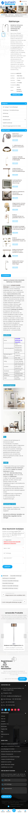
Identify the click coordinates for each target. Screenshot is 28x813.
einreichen (5, 796)
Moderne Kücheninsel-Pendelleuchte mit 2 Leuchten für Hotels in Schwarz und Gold (18, 251)
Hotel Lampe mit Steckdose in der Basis (10, 746)
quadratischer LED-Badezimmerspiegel (10, 757)
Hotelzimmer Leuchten (6, 762)
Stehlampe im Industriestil (8, 578)
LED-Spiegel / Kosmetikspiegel (10, 107)
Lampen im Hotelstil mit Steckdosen (9, 744)
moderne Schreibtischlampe (7, 759)
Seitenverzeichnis (5, 734)
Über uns (3, 719)
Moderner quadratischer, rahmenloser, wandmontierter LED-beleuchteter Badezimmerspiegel (18, 193)
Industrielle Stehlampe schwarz (10, 588)
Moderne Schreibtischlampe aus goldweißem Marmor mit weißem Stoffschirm (18, 216)
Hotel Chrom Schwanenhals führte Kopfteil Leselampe (17, 135)
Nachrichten (4, 726)
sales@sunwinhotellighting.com (14, 696)
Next (25, 636)
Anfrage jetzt (16, 94)
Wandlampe (6, 116)
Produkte (3, 721)
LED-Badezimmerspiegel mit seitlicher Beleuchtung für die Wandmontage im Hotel (18, 228)
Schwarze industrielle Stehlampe (10, 581)
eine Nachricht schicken (14, 810)
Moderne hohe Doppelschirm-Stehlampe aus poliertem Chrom (14, 645)
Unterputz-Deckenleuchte (7, 754)
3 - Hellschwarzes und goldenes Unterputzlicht (18, 146)
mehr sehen (15, 140)
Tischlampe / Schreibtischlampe (11, 110)
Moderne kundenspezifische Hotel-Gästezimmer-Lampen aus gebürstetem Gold (19, 239)
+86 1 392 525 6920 (16, 699)
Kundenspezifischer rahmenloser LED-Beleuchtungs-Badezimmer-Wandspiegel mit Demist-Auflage (19, 181)
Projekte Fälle (4, 729)
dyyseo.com (7, 804)
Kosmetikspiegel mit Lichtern (7, 749)
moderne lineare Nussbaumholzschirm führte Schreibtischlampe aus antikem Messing (18, 170)
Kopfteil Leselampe (7, 123)
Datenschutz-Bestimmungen (17, 804)
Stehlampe (5, 113)
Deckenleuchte (6, 120)
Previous (2, 636)
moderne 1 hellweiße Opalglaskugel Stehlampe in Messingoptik (18, 158)
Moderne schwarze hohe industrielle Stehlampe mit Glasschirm (12, 542)
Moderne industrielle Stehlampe (10, 586)
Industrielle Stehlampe (15, 576)
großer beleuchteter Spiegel (7, 764)
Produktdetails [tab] (6, 275)
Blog (2, 731)
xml (2, 737)
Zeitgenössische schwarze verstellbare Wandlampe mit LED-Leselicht (18, 205)
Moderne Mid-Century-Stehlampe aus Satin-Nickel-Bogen (18, 262)
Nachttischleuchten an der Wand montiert (11, 751)
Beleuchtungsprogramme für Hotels (12, 126)
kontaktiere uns (4, 724)
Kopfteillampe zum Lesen (7, 767)
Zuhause (5, 14)
